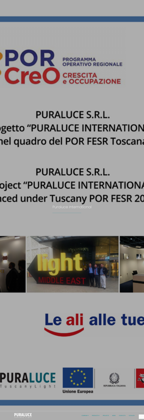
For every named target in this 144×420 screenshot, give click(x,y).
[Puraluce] (23, 415)
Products (95, 415)
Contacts (122, 415)
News (114, 415)
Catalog (132, 415)
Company (85, 415)
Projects (106, 415)
